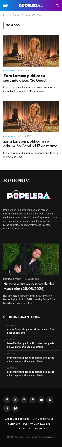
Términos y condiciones (31, 429)
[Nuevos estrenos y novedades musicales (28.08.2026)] (31, 259)
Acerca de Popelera (17, 419)
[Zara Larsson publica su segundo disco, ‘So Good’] (31, 50)
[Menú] (5, 5)
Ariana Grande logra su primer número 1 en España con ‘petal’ (30, 331)
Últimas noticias (43, 419)
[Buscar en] (57, 5)
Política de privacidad (37, 424)
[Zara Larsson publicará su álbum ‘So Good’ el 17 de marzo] (31, 116)
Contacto (14, 424)
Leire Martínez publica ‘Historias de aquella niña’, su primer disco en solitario (30, 345)
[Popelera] (31, 5)
